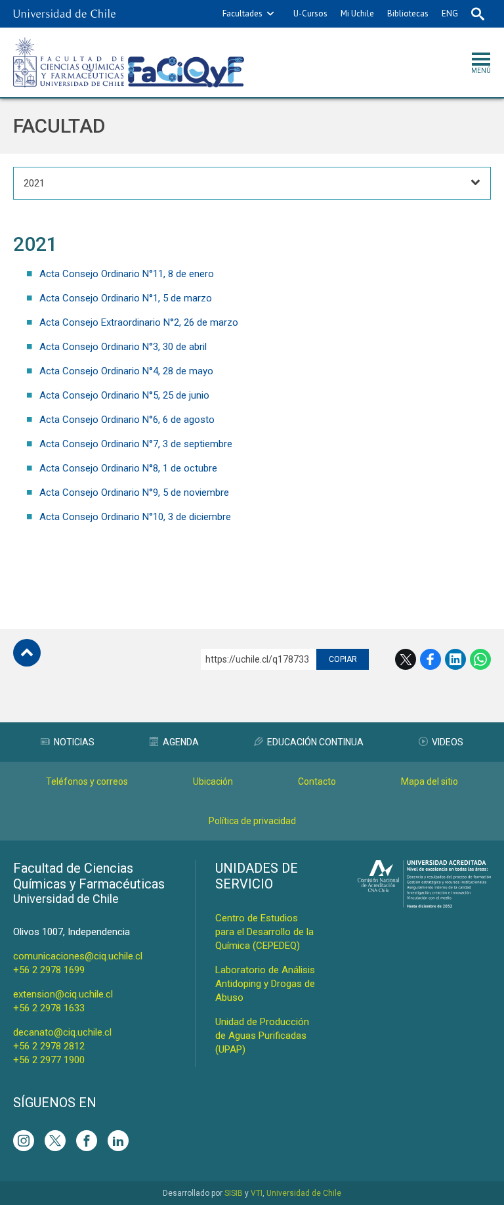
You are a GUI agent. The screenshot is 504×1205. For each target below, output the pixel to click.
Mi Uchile (357, 13)
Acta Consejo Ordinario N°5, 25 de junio (124, 395)
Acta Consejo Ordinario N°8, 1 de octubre (128, 468)
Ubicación (213, 781)
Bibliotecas (408, 13)
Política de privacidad (252, 821)
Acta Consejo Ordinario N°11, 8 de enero (126, 274)
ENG (450, 13)
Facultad (59, 125)
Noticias (74, 742)
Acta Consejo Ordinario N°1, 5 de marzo (125, 298)
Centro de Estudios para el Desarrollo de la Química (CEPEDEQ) (264, 932)
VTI (256, 1193)
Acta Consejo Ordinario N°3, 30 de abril (123, 347)
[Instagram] (23, 1140)
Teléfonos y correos (87, 781)
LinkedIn (455, 659)
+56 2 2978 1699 (49, 970)
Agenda (181, 742)
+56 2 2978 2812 (49, 1046)
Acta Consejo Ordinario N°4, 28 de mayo (126, 371)
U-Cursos (310, 13)
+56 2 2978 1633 (49, 1008)
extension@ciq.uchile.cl (63, 994)
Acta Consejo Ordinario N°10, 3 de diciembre (135, 517)
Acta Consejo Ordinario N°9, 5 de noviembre (134, 492)
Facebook (430, 659)
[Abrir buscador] (478, 14)
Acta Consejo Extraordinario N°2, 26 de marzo (138, 322)
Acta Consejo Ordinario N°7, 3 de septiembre (135, 444)
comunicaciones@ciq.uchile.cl (77, 956)
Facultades (242, 13)
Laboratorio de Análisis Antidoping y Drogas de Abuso (265, 983)
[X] (55, 1140)
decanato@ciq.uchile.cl (62, 1032)
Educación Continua (315, 742)
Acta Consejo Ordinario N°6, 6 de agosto (127, 420)
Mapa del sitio (429, 781)
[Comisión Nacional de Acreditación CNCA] (424, 904)
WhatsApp (480, 659)
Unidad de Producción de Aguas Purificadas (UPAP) (262, 1035)
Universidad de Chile (303, 1193)
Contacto (317, 781)
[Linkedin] (118, 1140)
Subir (27, 653)
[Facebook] (86, 1140)
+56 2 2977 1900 (49, 1060)
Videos (447, 742)
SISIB (233, 1193)
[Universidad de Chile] (64, 14)
